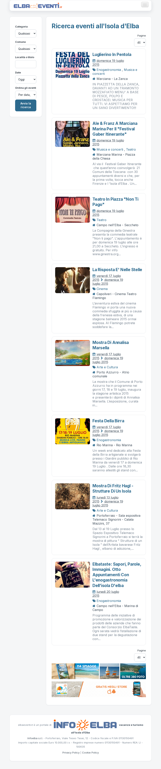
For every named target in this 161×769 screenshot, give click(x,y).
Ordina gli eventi (25, 87)
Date (18, 72)
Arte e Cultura (107, 367)
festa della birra (108, 420)
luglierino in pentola (111, 54)
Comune (20, 41)
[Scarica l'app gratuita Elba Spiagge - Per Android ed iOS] (99, 689)
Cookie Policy (90, 752)
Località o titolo (24, 57)
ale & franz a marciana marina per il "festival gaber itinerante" (114, 129)
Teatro (131, 149)
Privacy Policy (71, 752)
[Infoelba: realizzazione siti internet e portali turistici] (85, 724)
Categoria (21, 26)
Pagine (141, 35)
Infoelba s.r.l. (35, 738)
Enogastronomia (109, 70)
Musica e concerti (110, 149)
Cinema (102, 289)
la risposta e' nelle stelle (117, 269)
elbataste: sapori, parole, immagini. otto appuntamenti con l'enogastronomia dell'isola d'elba (116, 575)
